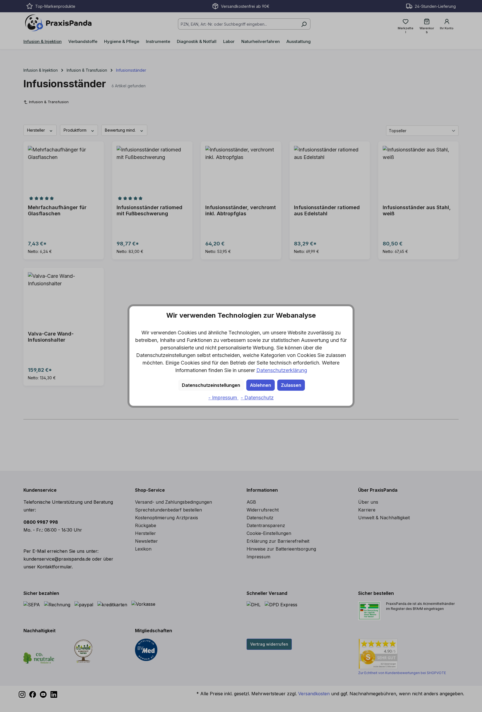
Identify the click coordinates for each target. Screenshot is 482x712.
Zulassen (291, 385)
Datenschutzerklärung (281, 370)
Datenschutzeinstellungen (211, 385)
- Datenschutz (257, 397)
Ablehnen (260, 385)
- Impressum (223, 397)
